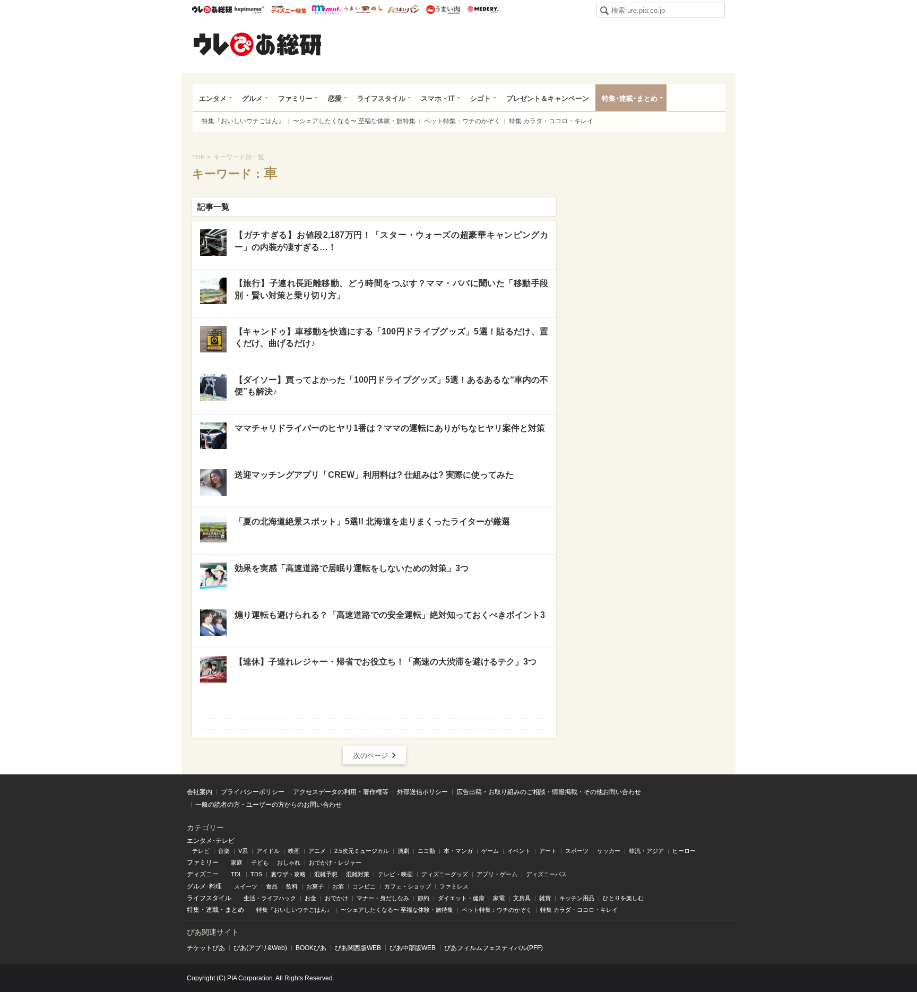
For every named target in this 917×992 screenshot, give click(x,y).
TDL (236, 874)
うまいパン (403, 9)
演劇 (403, 851)
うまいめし (363, 9)
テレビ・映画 (395, 874)
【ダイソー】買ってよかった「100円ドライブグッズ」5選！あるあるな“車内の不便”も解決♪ (391, 385)
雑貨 (545, 898)
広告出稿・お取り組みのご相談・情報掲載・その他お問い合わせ (548, 792)
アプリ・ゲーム (497, 874)
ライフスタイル (381, 98)
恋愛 (335, 98)
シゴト (480, 98)
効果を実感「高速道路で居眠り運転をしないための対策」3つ (352, 568)
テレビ (201, 851)
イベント (519, 851)
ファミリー (295, 98)
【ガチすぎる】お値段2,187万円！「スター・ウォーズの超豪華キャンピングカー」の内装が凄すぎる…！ (391, 240)
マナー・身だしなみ (383, 898)
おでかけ (336, 898)
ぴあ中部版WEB (413, 948)
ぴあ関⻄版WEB (358, 948)
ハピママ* (249, 9)
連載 (212, 909)
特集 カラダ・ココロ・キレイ (551, 121)
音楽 (224, 851)
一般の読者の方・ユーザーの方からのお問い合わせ (268, 804)
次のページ (370, 756)
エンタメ (213, 98)
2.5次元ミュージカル (361, 851)
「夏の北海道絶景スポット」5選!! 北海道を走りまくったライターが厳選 (372, 521)
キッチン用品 (576, 898)
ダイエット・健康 (461, 898)
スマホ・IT (438, 98)
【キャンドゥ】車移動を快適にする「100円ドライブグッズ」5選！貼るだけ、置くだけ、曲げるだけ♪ (391, 337)
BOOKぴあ (311, 948)
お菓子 (315, 886)
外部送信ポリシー (422, 792)
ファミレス (454, 886)
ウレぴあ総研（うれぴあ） (257, 44)
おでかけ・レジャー (335, 862)
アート (548, 851)
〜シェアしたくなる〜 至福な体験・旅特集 (354, 121)
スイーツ (245, 886)
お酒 (338, 886)
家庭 (237, 862)
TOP (198, 157)
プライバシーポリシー (252, 792)
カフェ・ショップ (407, 886)
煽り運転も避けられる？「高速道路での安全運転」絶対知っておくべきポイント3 (390, 614)
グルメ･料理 (204, 886)
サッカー (608, 851)
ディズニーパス (546, 874)
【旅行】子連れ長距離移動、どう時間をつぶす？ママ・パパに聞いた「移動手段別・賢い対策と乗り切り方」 (391, 289)
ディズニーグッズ (444, 874)
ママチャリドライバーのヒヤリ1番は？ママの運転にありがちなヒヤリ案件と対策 (390, 428)
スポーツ (577, 851)
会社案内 (199, 792)
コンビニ (364, 886)
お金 (310, 898)
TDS (256, 874)
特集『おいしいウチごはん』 (243, 121)
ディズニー (203, 874)
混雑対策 (357, 874)
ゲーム (490, 851)
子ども (260, 862)
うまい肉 (443, 9)
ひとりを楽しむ (623, 898)
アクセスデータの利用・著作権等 (340, 792)
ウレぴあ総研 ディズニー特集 (289, 9)
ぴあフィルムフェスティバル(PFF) (493, 948)
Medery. (483, 9)
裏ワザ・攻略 (288, 874)
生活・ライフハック (270, 898)
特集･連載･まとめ (630, 98)
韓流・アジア (646, 851)
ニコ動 (426, 851)
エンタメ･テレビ (211, 840)
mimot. (326, 9)
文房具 (522, 898)
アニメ (317, 851)
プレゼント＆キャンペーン (547, 98)
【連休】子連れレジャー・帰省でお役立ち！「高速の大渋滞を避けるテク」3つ (386, 661)
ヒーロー (684, 851)
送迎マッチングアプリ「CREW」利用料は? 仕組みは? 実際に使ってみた (374, 474)
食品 (272, 886)
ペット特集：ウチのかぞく (462, 121)
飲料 (292, 886)
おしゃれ (288, 862)
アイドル (268, 851)
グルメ (252, 98)
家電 (499, 898)
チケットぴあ (206, 948)
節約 (423, 898)
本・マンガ (458, 851)
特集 (193, 909)
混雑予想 (326, 874)
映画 (294, 851)
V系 (243, 851)
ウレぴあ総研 (212, 9)
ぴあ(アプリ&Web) (260, 948)
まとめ (234, 909)
